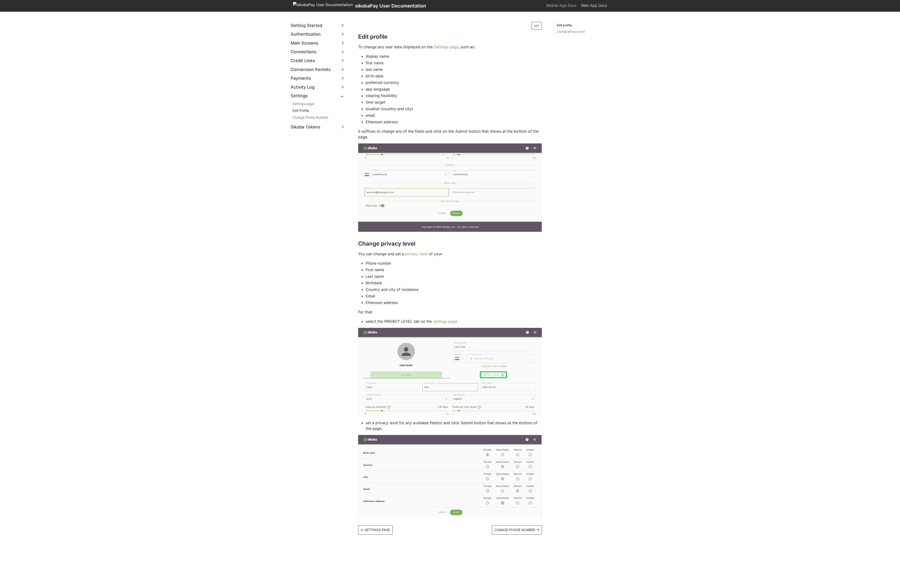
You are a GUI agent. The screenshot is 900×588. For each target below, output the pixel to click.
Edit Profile (300, 110)
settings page (445, 321)
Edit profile (564, 25)
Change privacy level (571, 31)
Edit (536, 25)
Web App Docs (594, 5)
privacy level (416, 253)
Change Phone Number (310, 117)
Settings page (303, 104)
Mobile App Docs (561, 5)
